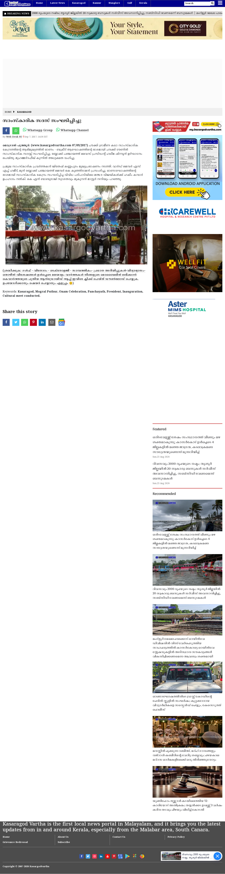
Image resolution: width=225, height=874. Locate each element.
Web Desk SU (14, 137)
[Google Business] (119, 855)
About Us (63, 837)
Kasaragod (78, 3)
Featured (159, 429)
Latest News (57, 3)
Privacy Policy (176, 837)
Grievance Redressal (15, 842)
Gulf (129, 3)
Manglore (114, 3)
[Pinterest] (114, 856)
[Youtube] (107, 856)
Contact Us (118, 837)
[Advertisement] (108, 83)
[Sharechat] (141, 855)
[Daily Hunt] (134, 855)
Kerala (143, 3)
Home (39, 3)
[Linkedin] (101, 856)
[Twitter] (88, 856)
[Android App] (126, 855)
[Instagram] (94, 856)
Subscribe (64, 842)
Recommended (164, 494)
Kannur (97, 3)
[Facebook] (81, 856)
